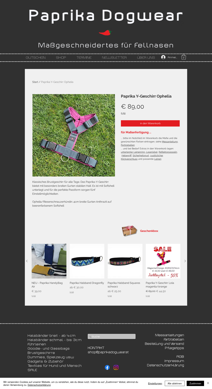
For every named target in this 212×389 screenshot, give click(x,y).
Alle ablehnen (175, 383)
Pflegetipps (174, 348)
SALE (32, 369)
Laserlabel (151, 152)
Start (35, 82)
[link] (183, 57)
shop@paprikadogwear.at (108, 352)
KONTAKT (96, 347)
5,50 (123, 113)
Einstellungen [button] (155, 383)
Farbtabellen (128, 145)
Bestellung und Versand (164, 343)
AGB (180, 356)
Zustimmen (195, 383)
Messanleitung (170, 141)
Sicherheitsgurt (141, 155)
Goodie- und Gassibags (49, 348)
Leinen (157, 159)
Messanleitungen (169, 335)
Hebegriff (127, 155)
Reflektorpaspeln (168, 152)
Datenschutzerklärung (39, 385)
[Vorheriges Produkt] (27, 261)
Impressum (174, 360)
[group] (106, 270)
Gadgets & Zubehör (46, 361)
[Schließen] (208, 383)
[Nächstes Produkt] (185, 261)
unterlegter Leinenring (133, 152)
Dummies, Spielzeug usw (51, 357)
